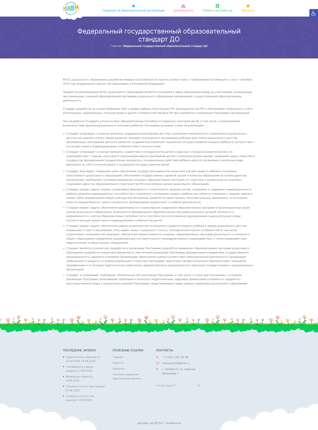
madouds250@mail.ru (175, 363)
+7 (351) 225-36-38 (175, 357)
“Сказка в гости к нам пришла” (86, 386)
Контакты (248, 10)
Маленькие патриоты (79, 376)
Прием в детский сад (217, 10)
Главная (118, 357)
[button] (313, 13)
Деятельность (183, 10)
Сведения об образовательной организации (133, 10)
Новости (118, 362)
